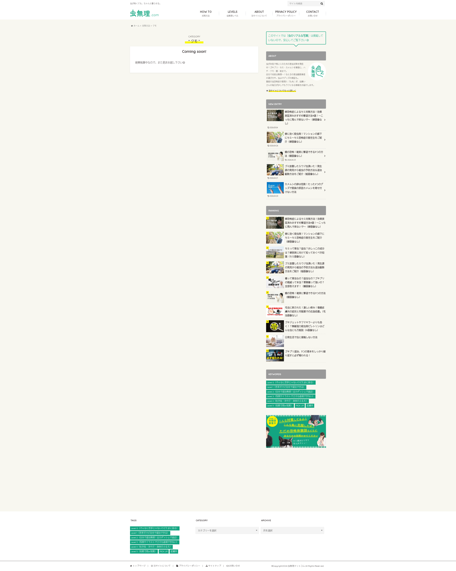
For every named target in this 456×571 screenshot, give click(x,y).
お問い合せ (312, 13)
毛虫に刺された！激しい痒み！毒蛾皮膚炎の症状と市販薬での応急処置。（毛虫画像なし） (305, 311)
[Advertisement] (296, 479)
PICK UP (300, 405)
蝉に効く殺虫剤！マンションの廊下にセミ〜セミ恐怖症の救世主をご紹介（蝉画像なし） (295, 139)
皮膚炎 (310, 405)
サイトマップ (214, 565)
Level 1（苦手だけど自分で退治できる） (286, 387)
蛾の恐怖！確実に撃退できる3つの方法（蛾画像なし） (304, 155)
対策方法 (206, 13)
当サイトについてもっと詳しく (282, 90)
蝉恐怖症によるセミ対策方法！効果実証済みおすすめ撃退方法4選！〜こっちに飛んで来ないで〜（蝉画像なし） (296, 119)
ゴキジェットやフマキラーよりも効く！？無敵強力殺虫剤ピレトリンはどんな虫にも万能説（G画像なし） (304, 326)
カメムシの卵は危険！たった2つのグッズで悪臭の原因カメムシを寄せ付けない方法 (296, 190)
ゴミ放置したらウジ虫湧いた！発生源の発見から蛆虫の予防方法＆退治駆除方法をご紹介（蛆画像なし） (295, 172)
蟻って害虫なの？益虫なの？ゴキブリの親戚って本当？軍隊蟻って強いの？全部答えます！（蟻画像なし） (304, 282)
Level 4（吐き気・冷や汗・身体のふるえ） (287, 401)
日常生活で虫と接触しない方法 (301, 337)
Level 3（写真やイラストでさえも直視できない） (290, 396)
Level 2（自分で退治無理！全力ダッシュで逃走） (290, 391)
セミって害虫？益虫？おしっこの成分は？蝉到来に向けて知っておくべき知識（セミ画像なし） (304, 252)
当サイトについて (259, 13)
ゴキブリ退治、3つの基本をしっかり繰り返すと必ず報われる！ (305, 353)
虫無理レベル (232, 13)
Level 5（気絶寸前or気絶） (280, 405)
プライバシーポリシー (286, 13)
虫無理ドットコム (296, 566)
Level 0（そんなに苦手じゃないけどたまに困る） (291, 382)
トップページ (139, 565)
